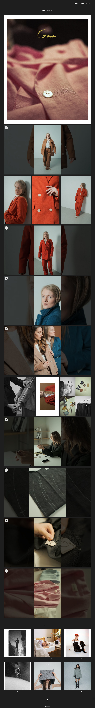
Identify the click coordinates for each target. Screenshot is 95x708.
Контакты (88, 3)
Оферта (42, 704)
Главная (82, 3)
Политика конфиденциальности (49, 704)
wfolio (49, 706)
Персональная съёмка (11, 2)
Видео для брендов (21, 2)
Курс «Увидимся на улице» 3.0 (84, 2)
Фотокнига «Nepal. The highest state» (50, 2)
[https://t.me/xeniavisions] (47, 700)
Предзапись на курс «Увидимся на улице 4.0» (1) (68, 2)
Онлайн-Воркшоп (38, 2)
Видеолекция (29, 2)
